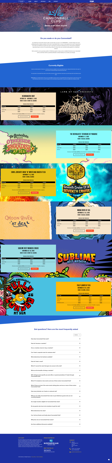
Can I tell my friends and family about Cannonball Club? (45, 415)
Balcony (3, 111)
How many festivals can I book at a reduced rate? (44, 391)
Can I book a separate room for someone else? (43, 352)
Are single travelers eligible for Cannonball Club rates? (45, 401)
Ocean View (4, 109)
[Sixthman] (92, 1)
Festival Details (24, 116)
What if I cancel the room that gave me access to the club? (46, 366)
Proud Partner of (49, 438)
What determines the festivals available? (41, 357)
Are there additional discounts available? (42, 424)
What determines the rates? (38, 410)
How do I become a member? (38, 343)
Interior (3, 107)
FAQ (49, 1)
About (36, 1)
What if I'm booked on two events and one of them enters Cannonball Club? (51, 381)
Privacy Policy (33, 456)
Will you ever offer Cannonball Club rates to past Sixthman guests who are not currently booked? (51, 396)
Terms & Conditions (39, 456)
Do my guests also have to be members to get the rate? (45, 406)
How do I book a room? (37, 361)
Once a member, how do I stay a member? (42, 348)
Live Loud (21, 438)
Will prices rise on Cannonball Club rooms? (42, 419)
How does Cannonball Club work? (40, 339)
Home (29, 1)
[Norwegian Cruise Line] (51, 442)
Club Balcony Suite (60, 302)
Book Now (34, 116)
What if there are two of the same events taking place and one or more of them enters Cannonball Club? (53, 386)
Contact (56, 1)
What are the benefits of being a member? (42, 370)
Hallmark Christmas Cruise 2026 (49, 451)
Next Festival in (48, 448)
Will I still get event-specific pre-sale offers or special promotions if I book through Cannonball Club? (52, 375)
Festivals (43, 1)
